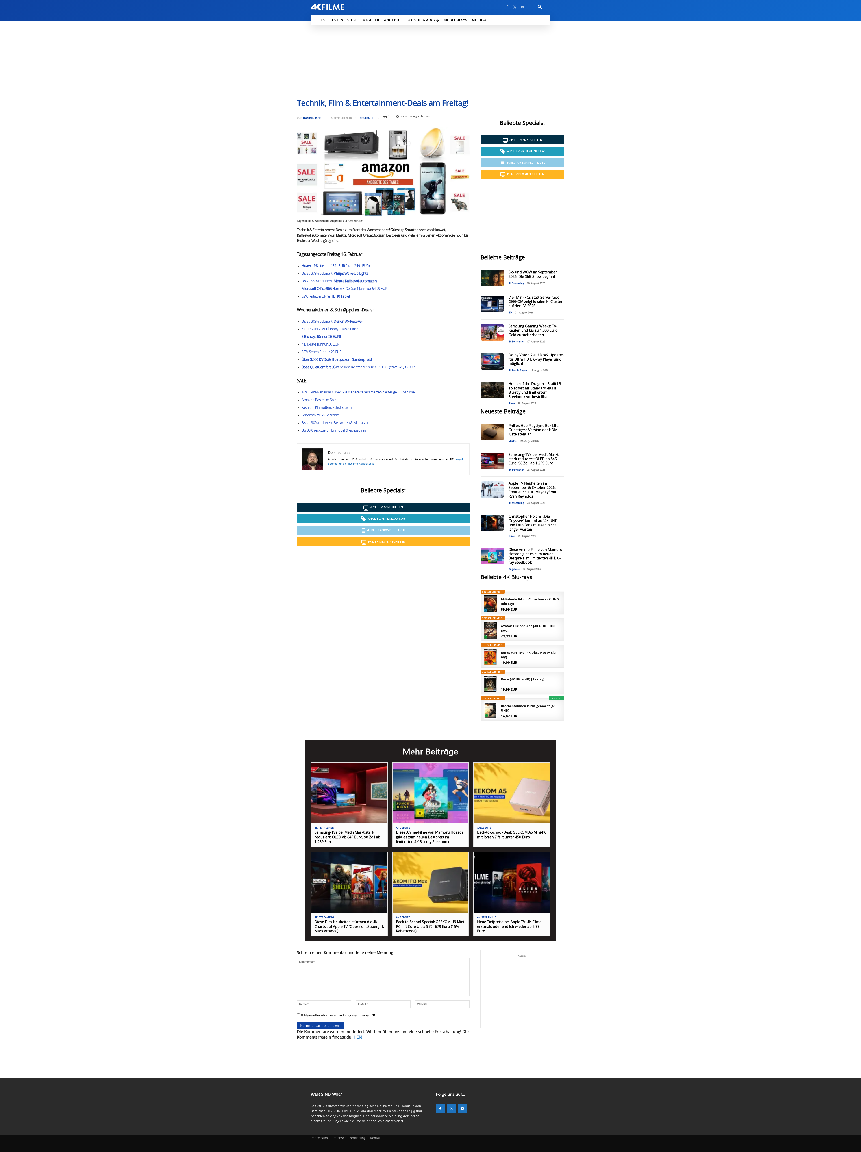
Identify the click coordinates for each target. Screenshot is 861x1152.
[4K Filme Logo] (334, 7)
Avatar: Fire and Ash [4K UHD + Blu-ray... (528, 628)
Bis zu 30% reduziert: (332, 321)
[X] (514, 7)
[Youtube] (522, 7)
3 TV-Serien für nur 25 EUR (321, 352)
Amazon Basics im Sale (319, 400)
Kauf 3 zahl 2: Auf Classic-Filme (330, 329)
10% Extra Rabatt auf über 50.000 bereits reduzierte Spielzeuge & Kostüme (358, 392)
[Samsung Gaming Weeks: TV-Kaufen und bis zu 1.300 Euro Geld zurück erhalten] (492, 332)
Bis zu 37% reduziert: (335, 273)
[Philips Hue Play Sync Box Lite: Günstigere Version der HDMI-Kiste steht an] (492, 432)
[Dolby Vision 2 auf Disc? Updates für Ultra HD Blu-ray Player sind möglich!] (492, 361)
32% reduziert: (326, 296)
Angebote (366, 118)
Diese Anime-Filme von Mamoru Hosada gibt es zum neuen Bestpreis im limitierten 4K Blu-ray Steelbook (430, 837)
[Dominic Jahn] (312, 459)
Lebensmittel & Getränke (321, 415)
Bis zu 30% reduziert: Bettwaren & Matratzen (336, 423)
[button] (540, 7)
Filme (512, 403)
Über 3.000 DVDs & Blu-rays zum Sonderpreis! (337, 359)
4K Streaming (516, 283)
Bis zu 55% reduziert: (339, 281)
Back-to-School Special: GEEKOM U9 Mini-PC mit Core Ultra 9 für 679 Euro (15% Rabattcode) (430, 926)
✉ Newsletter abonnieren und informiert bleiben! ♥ (337, 1015)
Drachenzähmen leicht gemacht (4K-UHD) (529, 708)
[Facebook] (507, 7)
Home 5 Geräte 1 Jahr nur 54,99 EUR (344, 289)
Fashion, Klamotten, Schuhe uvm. (327, 407)
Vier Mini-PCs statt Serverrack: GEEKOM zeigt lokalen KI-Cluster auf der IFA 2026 (536, 302)
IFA (510, 312)
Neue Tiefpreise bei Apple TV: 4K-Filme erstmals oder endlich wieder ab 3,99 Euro (509, 926)
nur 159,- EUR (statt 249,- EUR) (336, 266)
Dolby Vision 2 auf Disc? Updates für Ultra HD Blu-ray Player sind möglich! (536, 359)
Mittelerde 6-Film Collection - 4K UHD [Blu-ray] (530, 601)
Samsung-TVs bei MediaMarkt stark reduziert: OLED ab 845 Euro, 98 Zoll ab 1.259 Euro (534, 459)
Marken (513, 441)
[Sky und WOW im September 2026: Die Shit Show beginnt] (492, 278)
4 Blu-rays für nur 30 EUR (320, 344)
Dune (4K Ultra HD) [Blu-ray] (522, 679)
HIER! (357, 1037)
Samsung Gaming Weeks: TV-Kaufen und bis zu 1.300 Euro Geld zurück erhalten (533, 330)
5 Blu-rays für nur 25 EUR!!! (321, 337)
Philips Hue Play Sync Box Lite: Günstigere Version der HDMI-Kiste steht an (534, 430)
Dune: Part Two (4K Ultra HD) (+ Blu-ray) (529, 654)
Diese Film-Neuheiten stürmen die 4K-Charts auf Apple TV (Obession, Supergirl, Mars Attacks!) (349, 926)
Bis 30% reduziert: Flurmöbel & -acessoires (334, 430)
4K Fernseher (516, 341)
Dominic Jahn (312, 118)
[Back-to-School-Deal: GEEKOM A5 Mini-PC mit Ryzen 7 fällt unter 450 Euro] (512, 793)
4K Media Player (518, 370)
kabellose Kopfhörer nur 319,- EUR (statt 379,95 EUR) (359, 367)
